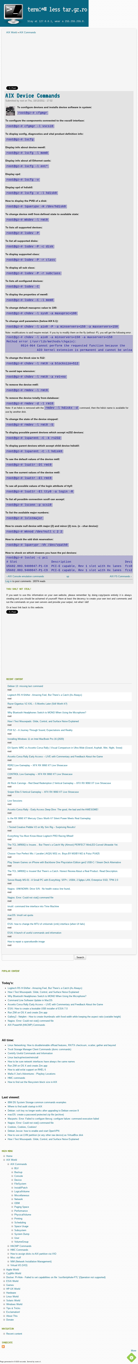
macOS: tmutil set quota (20, 915)
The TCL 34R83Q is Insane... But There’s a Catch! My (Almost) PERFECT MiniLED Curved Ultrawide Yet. (63, 844)
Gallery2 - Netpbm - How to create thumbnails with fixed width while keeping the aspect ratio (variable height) (64, 1016)
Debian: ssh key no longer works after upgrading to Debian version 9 (43, 1110)
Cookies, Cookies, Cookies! (22, 1127)
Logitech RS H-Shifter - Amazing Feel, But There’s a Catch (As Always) (45, 695)
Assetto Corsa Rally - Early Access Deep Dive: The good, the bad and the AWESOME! (53, 809)
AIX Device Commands (32, 95)
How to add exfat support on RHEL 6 (27, 1069)
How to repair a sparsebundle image (26, 941)
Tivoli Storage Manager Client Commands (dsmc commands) (39, 1049)
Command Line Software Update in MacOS (30, 1000)
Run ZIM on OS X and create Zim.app (27, 1012)
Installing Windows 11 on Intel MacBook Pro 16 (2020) (36, 739)
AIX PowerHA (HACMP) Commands (26, 1025)
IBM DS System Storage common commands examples (37, 1102)
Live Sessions (15, 800)
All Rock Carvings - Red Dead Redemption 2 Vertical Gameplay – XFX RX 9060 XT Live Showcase (59, 783)
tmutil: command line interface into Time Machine (33, 906)
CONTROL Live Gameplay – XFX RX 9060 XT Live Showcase (40, 774)
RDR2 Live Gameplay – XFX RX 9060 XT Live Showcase (37, 765)
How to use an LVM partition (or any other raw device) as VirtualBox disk (45, 1135)
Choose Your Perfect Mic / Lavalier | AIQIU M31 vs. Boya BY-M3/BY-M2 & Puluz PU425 (54, 853)
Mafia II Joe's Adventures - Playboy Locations (32, 1073)
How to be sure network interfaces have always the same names (41, 1061)
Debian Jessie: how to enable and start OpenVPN (33, 1131)
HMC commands (16, 1078)
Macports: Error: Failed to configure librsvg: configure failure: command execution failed (53, 1118)
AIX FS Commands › (121, 576)
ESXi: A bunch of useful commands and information (34, 932)
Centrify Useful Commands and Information (30, 1053)
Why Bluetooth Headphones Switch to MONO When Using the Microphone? (47, 712)
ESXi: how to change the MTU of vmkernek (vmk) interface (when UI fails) (46, 924)
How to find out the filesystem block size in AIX (32, 1082)
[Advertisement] (69, 61)
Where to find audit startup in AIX (25, 1106)
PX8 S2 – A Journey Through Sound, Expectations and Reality (40, 730)
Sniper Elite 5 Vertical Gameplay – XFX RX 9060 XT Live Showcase (43, 792)
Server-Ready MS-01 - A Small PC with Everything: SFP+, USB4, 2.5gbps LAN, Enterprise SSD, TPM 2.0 (63, 880)
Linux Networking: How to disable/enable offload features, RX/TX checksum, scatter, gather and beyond (62, 1045)
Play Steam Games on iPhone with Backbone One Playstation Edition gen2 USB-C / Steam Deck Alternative (64, 862)
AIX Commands (27, 32)
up (67, 576)
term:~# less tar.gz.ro (57, 9)
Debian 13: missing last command (25, 686)
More (133, 1350)
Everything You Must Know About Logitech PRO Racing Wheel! (40, 836)
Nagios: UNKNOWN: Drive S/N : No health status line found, (39, 888)
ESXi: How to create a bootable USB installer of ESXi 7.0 (38, 1008)
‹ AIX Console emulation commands (25, 576)
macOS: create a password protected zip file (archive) (36, 1114)
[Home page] (13, 25)
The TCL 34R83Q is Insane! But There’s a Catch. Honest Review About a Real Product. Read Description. (63, 871)
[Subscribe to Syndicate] (3, 1347)
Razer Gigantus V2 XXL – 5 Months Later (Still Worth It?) (37, 703)
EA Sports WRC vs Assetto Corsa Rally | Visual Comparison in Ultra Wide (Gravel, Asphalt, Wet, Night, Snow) (65, 747)
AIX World (11, 32)
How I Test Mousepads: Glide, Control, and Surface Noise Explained (43, 721)
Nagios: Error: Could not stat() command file (30, 897)
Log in (8, 581)
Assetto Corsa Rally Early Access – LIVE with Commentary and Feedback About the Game (55, 756)
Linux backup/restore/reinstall (23, 1057)
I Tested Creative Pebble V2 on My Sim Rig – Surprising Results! (41, 827)
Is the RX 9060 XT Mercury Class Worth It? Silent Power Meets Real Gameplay (49, 818)
